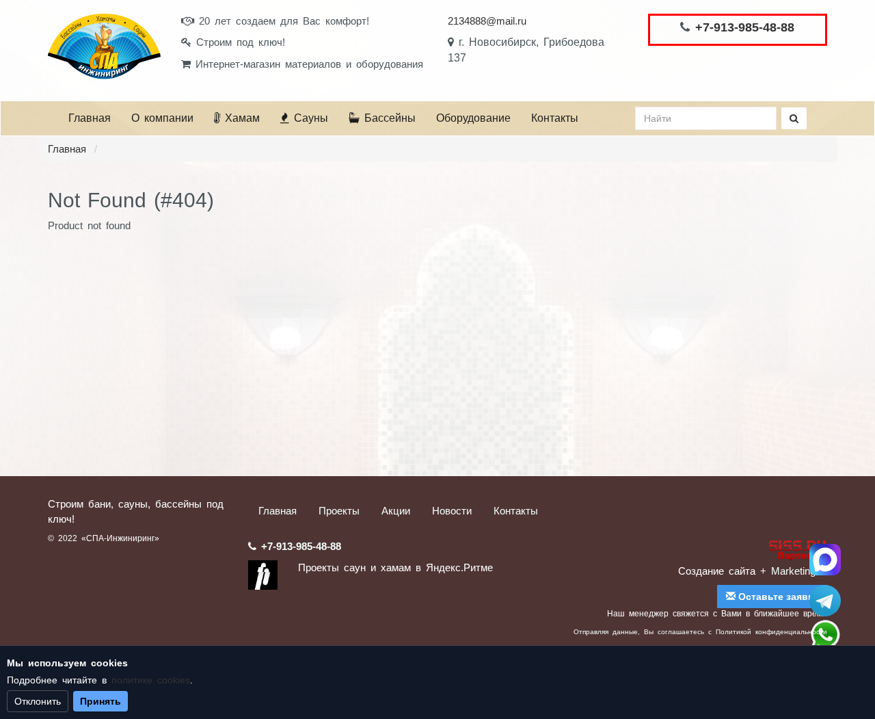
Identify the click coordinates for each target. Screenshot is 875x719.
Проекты (339, 511)
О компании (162, 118)
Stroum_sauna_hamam (825, 600)
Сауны (308, 118)
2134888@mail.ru (487, 21)
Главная (89, 118)
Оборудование (473, 118)
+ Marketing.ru (793, 571)
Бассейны (388, 118)
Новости (452, 511)
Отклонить (37, 701)
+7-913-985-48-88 (744, 27)
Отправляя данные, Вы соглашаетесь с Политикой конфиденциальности (700, 632)
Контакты (554, 118)
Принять (100, 701)
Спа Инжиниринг (825, 559)
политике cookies (150, 680)
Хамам (240, 118)
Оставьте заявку (777, 596)
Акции (395, 511)
